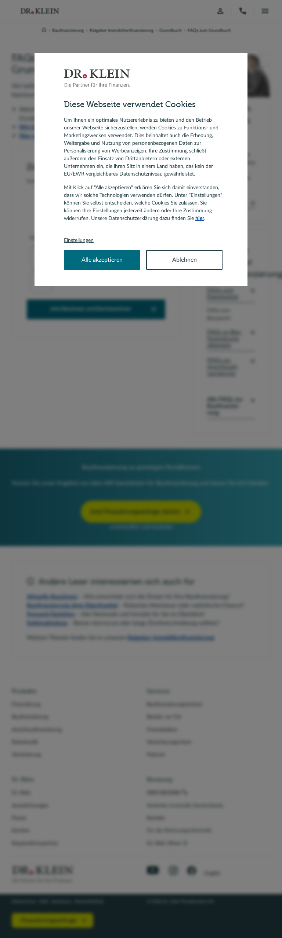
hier (199, 218)
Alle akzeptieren (102, 260)
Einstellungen (79, 240)
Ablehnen (184, 260)
